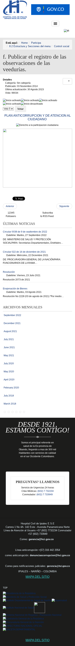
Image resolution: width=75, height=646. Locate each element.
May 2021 (9, 355)
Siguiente (64, 206)
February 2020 (11, 387)
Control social (61, 46)
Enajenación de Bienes (15, 288)
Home (24, 42)
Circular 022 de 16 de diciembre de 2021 (24, 252)
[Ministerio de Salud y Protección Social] (25, 596)
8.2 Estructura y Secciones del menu (30, 46)
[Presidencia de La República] (19, 593)
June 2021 (9, 347)
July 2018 (9, 395)
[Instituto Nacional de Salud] (18, 607)
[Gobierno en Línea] (39, 607)
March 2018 (10, 403)
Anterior (10, 206)
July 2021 (9, 339)
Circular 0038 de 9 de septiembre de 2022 (25, 231)
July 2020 (9, 363)
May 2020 (9, 371)
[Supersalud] (59, 600)
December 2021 (12, 323)
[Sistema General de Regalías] (32, 614)
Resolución (9, 272)
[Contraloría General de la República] (23, 618)
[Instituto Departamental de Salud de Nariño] (27, 600)
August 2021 (10, 331)
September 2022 (12, 315)
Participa (36, 42)
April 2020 (9, 379)
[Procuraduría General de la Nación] (23, 622)
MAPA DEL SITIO (37, 576)
